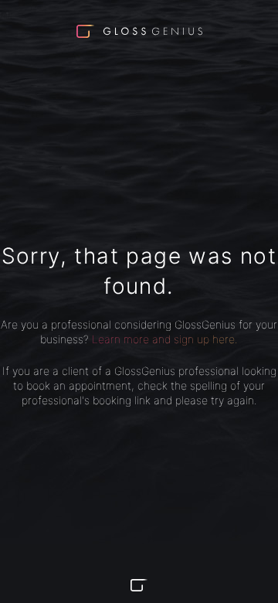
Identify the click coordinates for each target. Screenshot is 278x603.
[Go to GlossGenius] (139, 585)
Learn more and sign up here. (165, 339)
